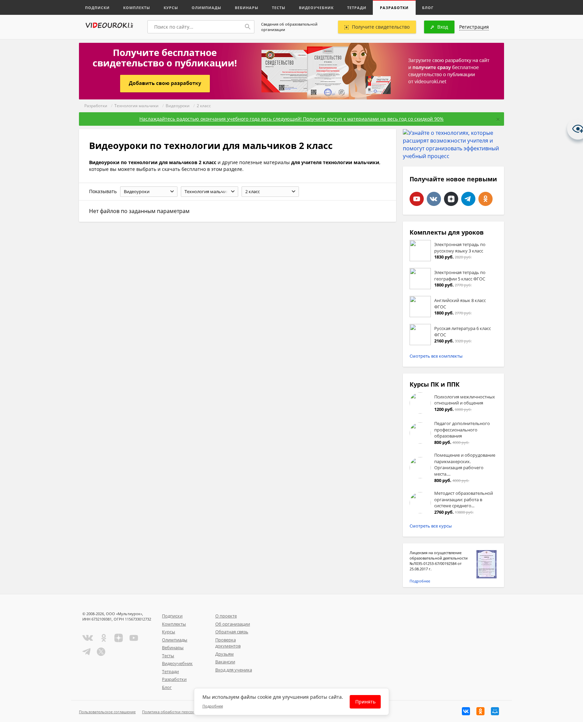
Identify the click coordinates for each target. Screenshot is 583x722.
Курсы (171, 7)
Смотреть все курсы (431, 526)
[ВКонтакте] (466, 711)
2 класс (204, 106)
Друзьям (224, 654)
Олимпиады (206, 7)
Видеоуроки (178, 106)
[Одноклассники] (480, 711)
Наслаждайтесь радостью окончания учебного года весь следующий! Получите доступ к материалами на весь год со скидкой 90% (291, 119)
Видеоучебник (316, 7)
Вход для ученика (233, 670)
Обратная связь (231, 632)
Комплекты (136, 7)
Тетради (356, 7)
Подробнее (420, 580)
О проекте (226, 616)
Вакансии (225, 662)
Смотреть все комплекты (436, 356)
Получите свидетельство (381, 27)
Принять (365, 701)
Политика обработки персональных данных (182, 711)
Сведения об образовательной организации (289, 27)
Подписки (97, 7)
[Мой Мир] (495, 711)
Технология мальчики (136, 106)
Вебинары (246, 7)
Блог (428, 7)
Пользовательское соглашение (107, 711)
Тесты (278, 7)
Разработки (394, 7)
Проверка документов (228, 643)
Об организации (232, 624)
